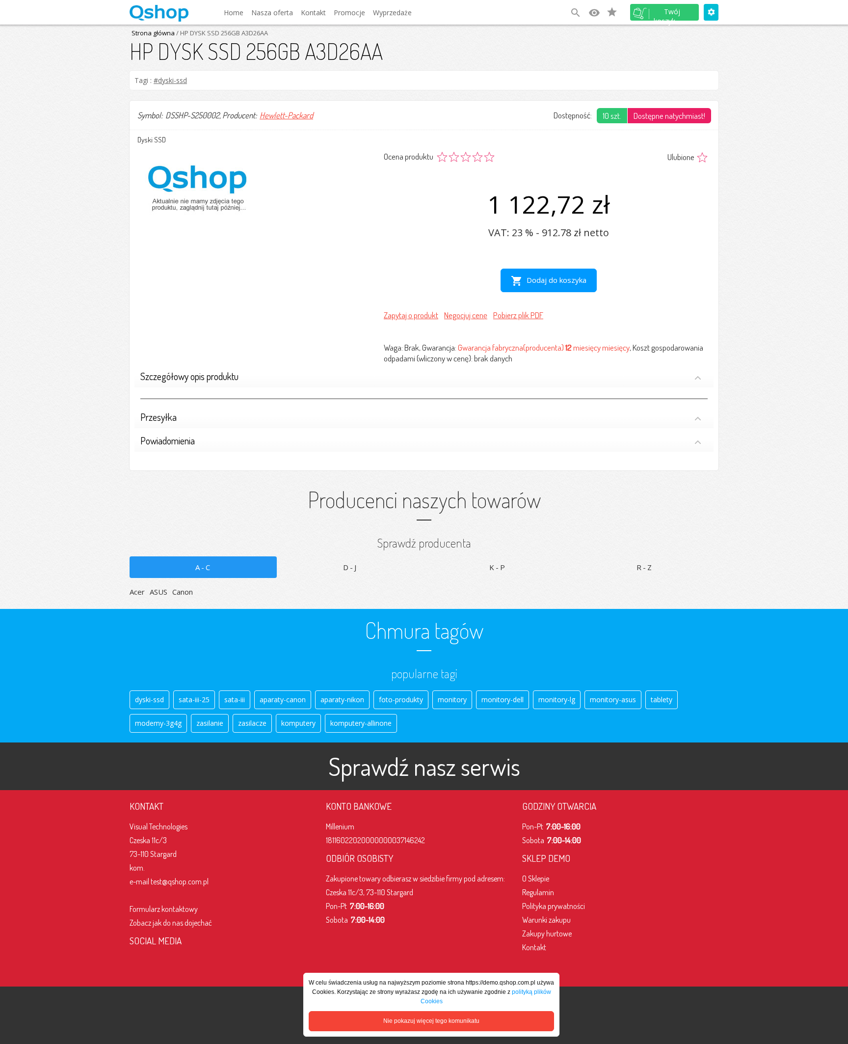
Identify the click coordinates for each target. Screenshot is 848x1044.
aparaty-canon (283, 699)
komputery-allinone (361, 723)
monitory (452, 699)
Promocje (349, 12)
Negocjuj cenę (465, 315)
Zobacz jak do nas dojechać (171, 923)
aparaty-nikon (342, 699)
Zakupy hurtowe (547, 933)
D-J (350, 567)
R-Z (644, 567)
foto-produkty (401, 699)
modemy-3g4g (158, 723)
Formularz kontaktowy (164, 909)
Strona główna (153, 32)
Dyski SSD (151, 139)
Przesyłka (158, 417)
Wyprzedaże (392, 12)
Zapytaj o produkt (411, 315)
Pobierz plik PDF (518, 315)
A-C (203, 567)
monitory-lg (556, 699)
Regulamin (538, 892)
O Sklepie (535, 878)
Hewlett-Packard (286, 115)
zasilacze (252, 723)
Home (233, 12)
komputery (298, 723)
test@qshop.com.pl (180, 881)
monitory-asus (613, 699)
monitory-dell (502, 699)
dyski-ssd (149, 699)
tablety (661, 699)
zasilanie (209, 723)
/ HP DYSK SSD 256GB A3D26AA (221, 32)
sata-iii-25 (194, 699)
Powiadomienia (167, 440)
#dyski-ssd (170, 80)
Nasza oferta (272, 12)
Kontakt (313, 12)
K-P (497, 567)
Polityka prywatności (553, 906)
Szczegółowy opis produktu (189, 376)
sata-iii (234, 699)
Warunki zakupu (546, 920)
